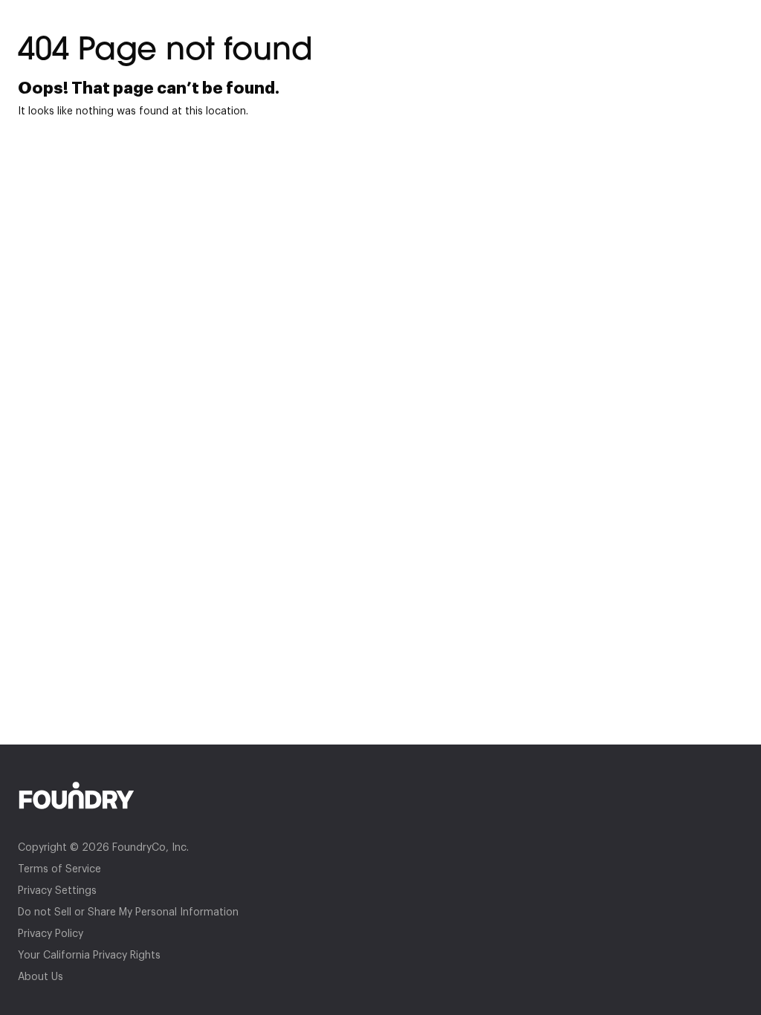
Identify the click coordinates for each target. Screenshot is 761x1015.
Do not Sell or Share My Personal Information (128, 912)
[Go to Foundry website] (380, 795)
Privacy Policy (50, 934)
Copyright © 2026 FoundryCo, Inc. (103, 848)
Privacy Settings (57, 891)
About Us (40, 977)
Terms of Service (59, 869)
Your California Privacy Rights (89, 955)
